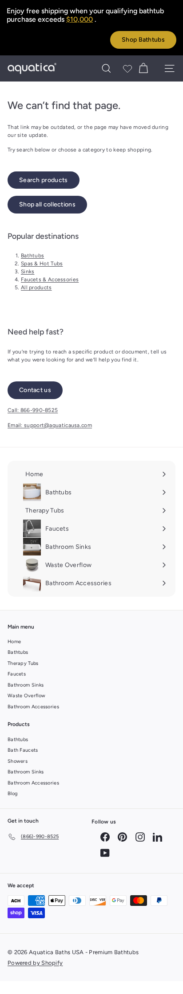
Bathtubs (32, 255)
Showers (18, 761)
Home (14, 642)
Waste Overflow (26, 696)
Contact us (35, 390)
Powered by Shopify (35, 962)
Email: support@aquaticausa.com (50, 425)
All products (36, 287)
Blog (12, 793)
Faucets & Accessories (50, 279)
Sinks (28, 271)
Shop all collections (47, 204)
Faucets (17, 674)
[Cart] (143, 68)
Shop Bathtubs (143, 39)
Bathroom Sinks (26, 685)
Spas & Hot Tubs (42, 263)
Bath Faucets (23, 750)
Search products (43, 180)
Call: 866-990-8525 (33, 410)
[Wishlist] (127, 68)
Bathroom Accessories (33, 707)
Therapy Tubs (23, 663)
